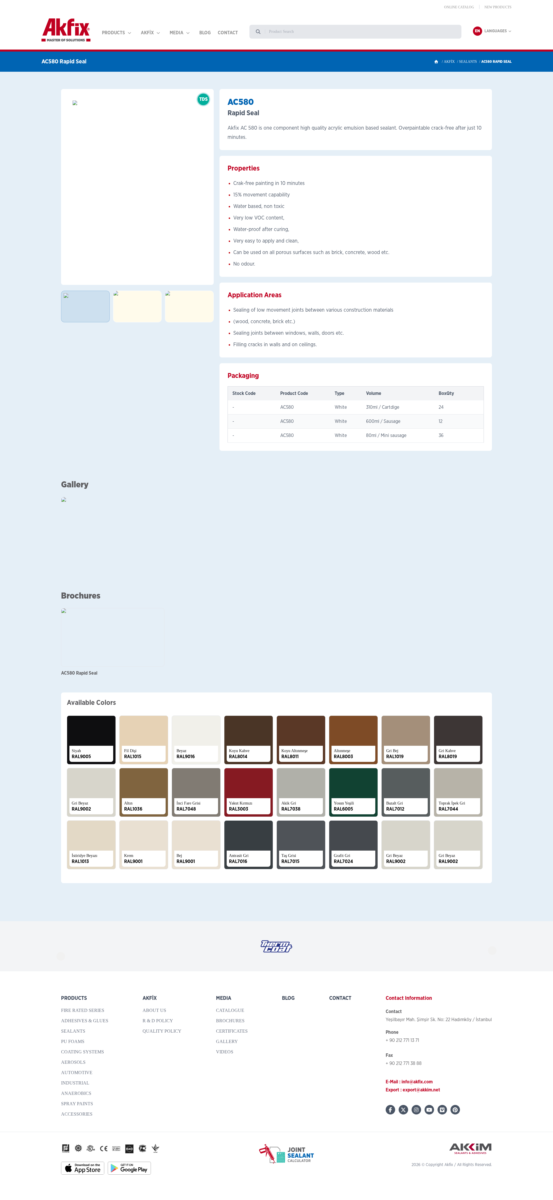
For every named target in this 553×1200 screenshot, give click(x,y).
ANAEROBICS (76, 1093)
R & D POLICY (158, 1020)
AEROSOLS (73, 1062)
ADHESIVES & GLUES (84, 1020)
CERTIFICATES (232, 1031)
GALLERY (227, 1041)
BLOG (205, 33)
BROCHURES (230, 1020)
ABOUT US (154, 1010)
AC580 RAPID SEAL (496, 61)
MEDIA (176, 33)
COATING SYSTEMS (82, 1051)
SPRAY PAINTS (77, 1103)
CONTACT (228, 33)
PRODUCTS (113, 33)
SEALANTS (468, 62)
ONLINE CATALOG (459, 7)
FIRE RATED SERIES (82, 1010)
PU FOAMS (72, 1041)
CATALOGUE (230, 1010)
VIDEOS (224, 1051)
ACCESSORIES (76, 1114)
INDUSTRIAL (75, 1082)
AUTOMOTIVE (76, 1072)
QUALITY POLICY (162, 1031)
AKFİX (147, 33)
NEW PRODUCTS (498, 7)
